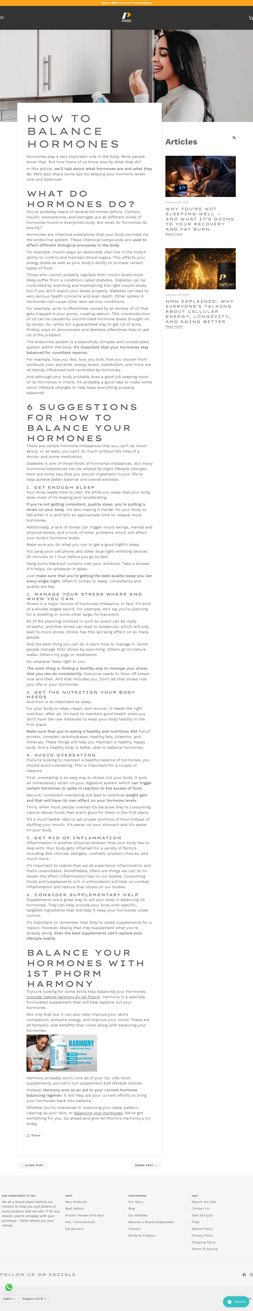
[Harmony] (61, 1052)
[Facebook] (244, 1274)
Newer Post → (146, 1165)
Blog (131, 1208)
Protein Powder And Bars (84, 1215)
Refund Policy (202, 1229)
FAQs (195, 1222)
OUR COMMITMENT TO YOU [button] (18, 1195)
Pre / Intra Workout (80, 1222)
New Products (76, 1202)
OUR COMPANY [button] (137, 1195)
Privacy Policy (202, 1235)
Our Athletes (138, 1215)
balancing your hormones (98, 1113)
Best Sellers (74, 1208)
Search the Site (204, 1202)
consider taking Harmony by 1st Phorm (63, 996)
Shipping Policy (204, 1242)
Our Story (135, 1202)
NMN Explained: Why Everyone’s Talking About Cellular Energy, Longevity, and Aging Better (199, 311)
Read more (173, 234)
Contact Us (200, 1208)
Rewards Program (142, 1235)
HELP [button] (195, 1195)
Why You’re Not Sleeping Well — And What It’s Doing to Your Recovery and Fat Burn (200, 219)
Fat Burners (74, 1229)
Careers (134, 1229)
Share (35, 1135)
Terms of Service (205, 1249)
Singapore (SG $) (32, 1298)
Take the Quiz (202, 1215)
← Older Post (32, 1165)
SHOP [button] (68, 1195)
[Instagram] (251, 1274)
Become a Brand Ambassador (151, 1222)
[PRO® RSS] (234, 137)
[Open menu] (5, 18)
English (7, 1298)
